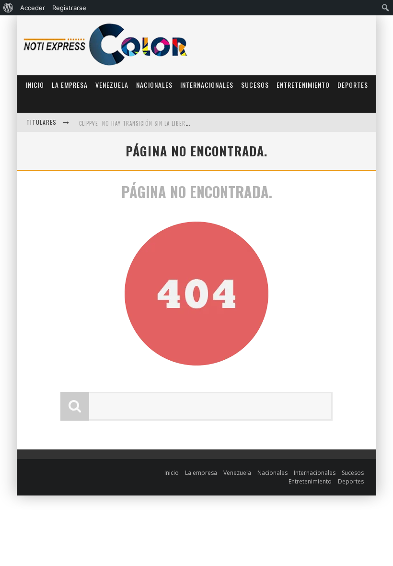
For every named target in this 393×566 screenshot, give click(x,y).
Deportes (352, 85)
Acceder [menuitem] (32, 8)
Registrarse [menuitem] (69, 8)
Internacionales (206, 85)
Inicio (35, 85)
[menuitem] (8, 7)
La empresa (70, 85)
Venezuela (111, 85)
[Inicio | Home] (105, 65)
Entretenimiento (303, 85)
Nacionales (154, 85)
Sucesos (255, 85)
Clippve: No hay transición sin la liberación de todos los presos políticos (183, 123)
